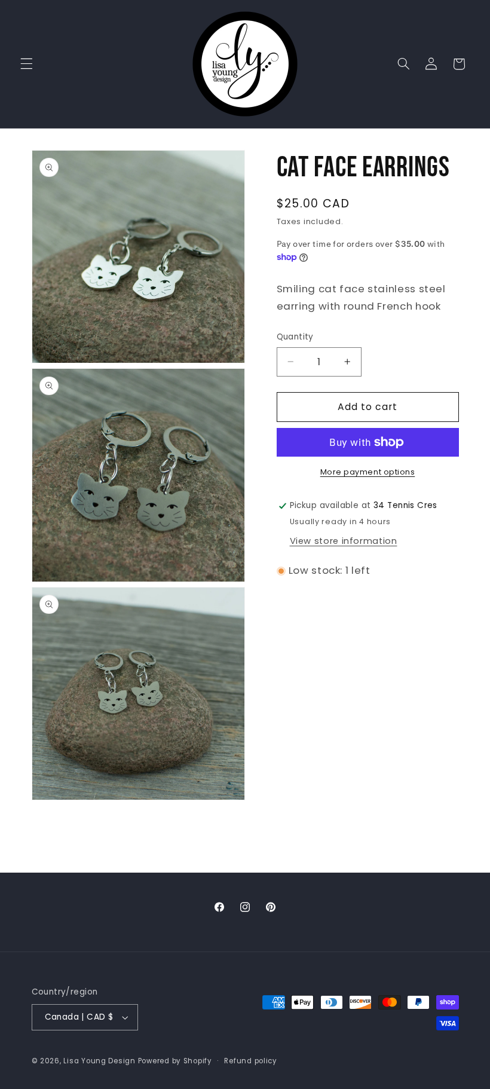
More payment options (367, 472)
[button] (26, 64)
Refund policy (250, 1061)
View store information (343, 541)
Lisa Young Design (99, 1061)
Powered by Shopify (175, 1061)
